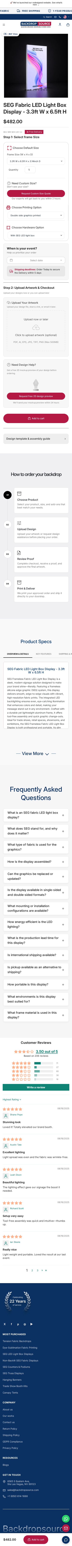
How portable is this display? (36, 984)
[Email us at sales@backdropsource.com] (66, 1528)
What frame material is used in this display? (36, 1015)
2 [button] (32, 1270)
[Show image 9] (46, 90)
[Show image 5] (36, 90)
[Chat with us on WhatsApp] (66, 1519)
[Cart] (68, 24)
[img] (12, 1109)
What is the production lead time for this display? (36, 940)
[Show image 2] (28, 90)
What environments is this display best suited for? (36, 999)
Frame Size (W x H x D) (20, 154)
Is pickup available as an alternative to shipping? (36, 969)
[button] (36, 327)
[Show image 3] (30, 90)
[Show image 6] (38, 90)
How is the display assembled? (36, 861)
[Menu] (4, 25)
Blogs (6, 1464)
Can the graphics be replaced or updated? (36, 876)
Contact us (9, 1422)
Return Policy (10, 1428)
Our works (8, 1415)
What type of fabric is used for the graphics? (36, 847)
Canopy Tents (10, 1392)
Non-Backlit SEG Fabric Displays (20, 1360)
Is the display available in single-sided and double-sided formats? (36, 892)
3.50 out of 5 (47, 1051)
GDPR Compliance (13, 1441)
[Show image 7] (41, 90)
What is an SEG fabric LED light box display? (36, 815)
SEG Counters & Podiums (16, 1366)
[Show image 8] (44, 90)
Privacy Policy (10, 1448)
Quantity (13, 169)
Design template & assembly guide (36, 438)
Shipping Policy (11, 1435)
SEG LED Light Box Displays (18, 1354)
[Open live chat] (66, 1540)
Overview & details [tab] (18, 654)
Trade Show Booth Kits (15, 1386)
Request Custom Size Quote (36, 193)
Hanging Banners (12, 1379)
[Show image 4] (33, 90)
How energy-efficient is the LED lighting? (36, 924)
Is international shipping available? (36, 955)
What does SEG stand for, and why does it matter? (36, 831)
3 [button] (37, 1270)
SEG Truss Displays (13, 1373)
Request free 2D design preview (36, 396)
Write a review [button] (36, 1087)
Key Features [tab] (43, 654)
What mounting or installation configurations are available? (36, 908)
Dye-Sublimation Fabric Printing (20, 1347)
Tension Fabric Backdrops (17, 1341)
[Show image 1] (25, 90)
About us (8, 1409)
